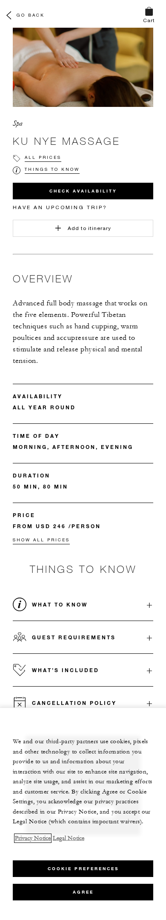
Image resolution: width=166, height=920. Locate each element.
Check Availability (83, 191)
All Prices (43, 157)
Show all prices (41, 539)
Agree (83, 892)
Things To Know (52, 169)
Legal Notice (68, 838)
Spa (18, 123)
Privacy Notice (33, 838)
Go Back (31, 14)
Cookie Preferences (83, 868)
